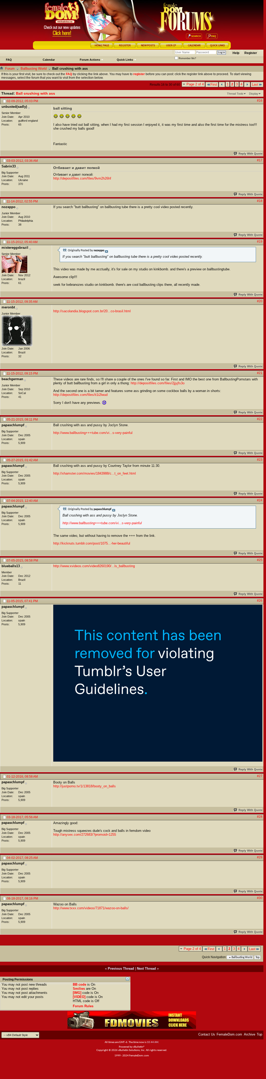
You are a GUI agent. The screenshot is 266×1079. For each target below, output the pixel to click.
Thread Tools (235, 93)
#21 (259, 373)
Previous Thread (121, 968)
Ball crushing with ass (35, 93)
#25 (259, 560)
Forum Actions (90, 59)
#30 (259, 898)
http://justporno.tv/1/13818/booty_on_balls (84, 786)
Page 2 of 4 (195, 84)
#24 (259, 500)
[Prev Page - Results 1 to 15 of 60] (222, 84)
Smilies (79, 989)
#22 (259, 419)
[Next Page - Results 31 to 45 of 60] (247, 84)
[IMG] (77, 993)
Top (257, 957)
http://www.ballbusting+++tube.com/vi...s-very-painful (92, 433)
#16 (259, 100)
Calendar (49, 59)
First (213, 84)
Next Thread (146, 968)
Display (253, 93)
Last (255, 84)
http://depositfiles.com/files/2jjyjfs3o (157, 383)
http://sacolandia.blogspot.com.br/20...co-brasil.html (92, 311)
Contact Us (206, 1034)
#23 (259, 459)
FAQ (9, 59)
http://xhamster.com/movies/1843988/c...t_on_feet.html (94, 473)
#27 (259, 776)
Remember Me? (187, 58)
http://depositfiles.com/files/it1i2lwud (80, 395)
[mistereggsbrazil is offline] (14, 264)
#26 (259, 600)
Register (250, 53)
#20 (259, 301)
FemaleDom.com (229, 1034)
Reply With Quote (250, 153)
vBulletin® (139, 1047)
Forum (10, 68)
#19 (259, 241)
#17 (259, 160)
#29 (259, 857)
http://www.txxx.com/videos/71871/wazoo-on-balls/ (91, 908)
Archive (249, 1034)
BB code (79, 984)
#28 (259, 816)
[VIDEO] (79, 997)
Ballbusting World (34, 68)
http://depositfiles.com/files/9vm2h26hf (82, 178)
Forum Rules (83, 1006)
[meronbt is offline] (17, 330)
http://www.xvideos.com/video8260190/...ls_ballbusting (94, 566)
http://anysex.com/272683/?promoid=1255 (84, 834)
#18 (259, 201)
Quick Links (125, 59)
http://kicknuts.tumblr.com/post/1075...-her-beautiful (91, 543)
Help (236, 53)
